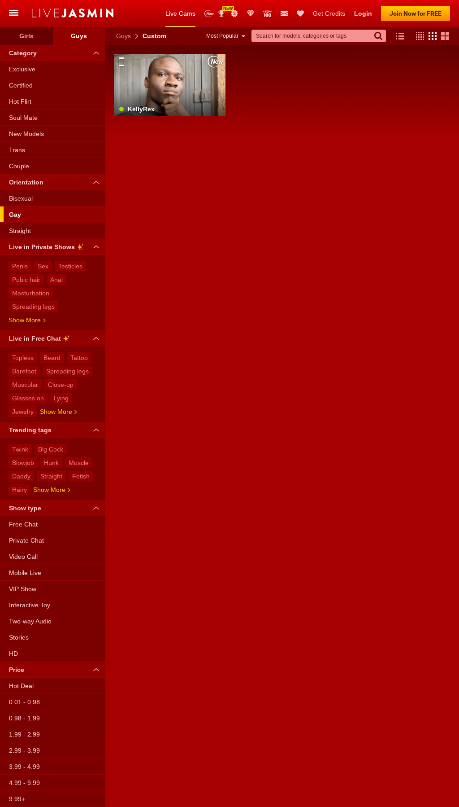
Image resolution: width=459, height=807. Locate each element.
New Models (209, 13)
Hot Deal (21, 685)
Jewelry (23, 411)
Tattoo (79, 357)
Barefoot (24, 371)
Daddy (21, 476)
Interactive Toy (29, 605)
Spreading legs (33, 306)
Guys (123, 35)
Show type (25, 508)
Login (363, 13)
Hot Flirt (20, 101)
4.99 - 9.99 (24, 782)
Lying (61, 398)
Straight (20, 230)
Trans (17, 150)
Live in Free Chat (35, 338)
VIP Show (22, 588)
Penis (20, 266)
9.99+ (17, 799)
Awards (224, 10)
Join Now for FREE (416, 13)
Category (23, 53)
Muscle (79, 462)
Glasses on (28, 398)
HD (13, 653)
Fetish (81, 476)
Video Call (23, 556)
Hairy (19, 489)
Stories (19, 637)
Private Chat (26, 540)
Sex (43, 266)
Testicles (70, 266)
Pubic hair (26, 279)
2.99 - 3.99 (24, 750)
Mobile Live (25, 572)
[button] (417, 36)
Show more (25, 320)
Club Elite (250, 13)
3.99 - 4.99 (24, 766)
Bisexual (21, 198)
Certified (21, 85)
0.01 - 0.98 (24, 702)
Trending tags (30, 430)
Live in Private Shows (42, 246)
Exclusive (22, 69)
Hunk (51, 462)
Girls (26, 35)
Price (16, 669)
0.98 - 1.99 (24, 718)
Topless (23, 357)
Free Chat (23, 524)
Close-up (61, 384)
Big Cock (50, 449)
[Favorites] (300, 13)
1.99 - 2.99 (24, 734)
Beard (52, 357)
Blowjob (23, 462)
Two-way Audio (30, 621)
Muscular (25, 384)
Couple (19, 166)
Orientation (26, 182)
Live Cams (180, 13)
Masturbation (30, 293)
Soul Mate (23, 117)
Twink (20, 449)
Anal (56, 279)
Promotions (234, 13)
